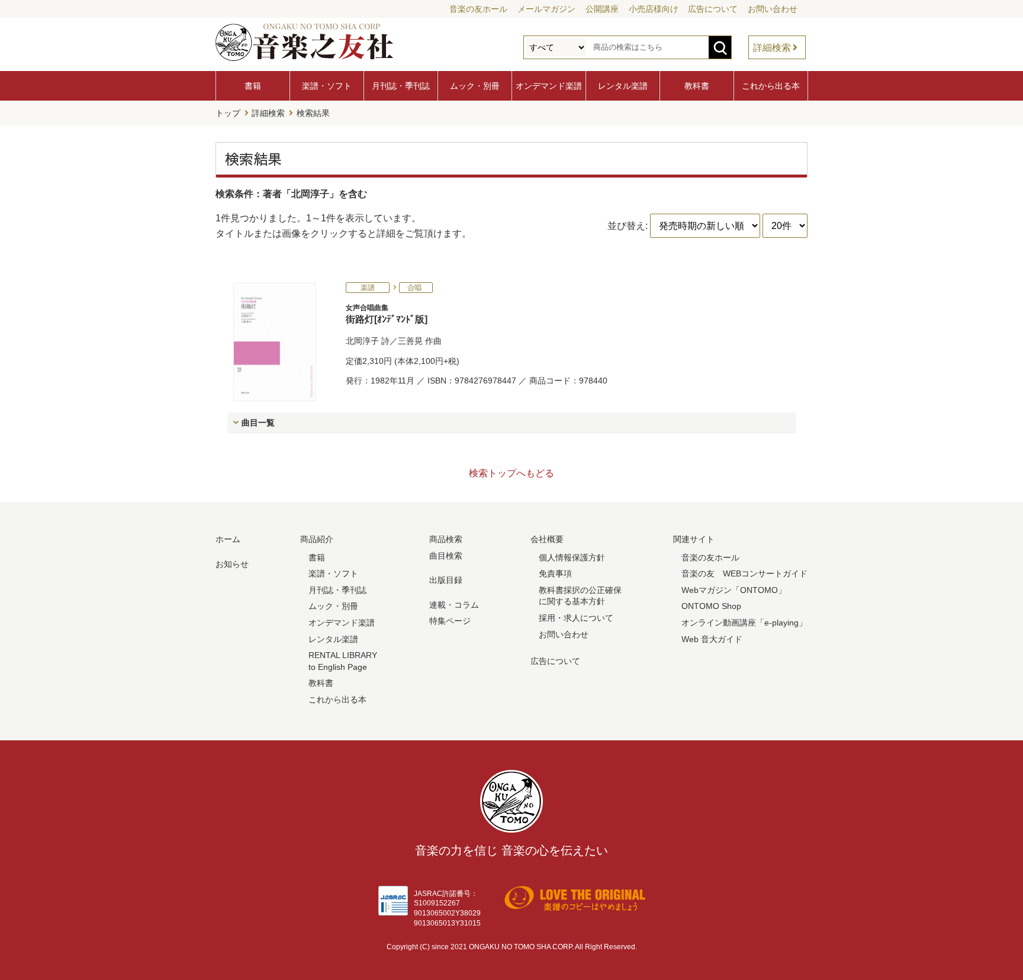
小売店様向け (653, 9)
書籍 (253, 86)
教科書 (696, 86)
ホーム (227, 539)
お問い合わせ (772, 9)
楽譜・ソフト (327, 86)
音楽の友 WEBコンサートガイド (744, 573)
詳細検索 (772, 48)
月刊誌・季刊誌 (401, 86)
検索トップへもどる (511, 473)
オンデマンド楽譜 (549, 86)
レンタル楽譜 (623, 86)
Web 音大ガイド (711, 639)
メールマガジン (546, 9)
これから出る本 (771, 86)
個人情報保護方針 (572, 557)
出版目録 (445, 580)
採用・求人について (576, 618)
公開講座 (602, 9)
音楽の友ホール (478, 9)
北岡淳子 (362, 341)
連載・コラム (454, 605)
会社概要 (547, 539)
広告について (713, 9)
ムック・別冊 (475, 86)
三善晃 (410, 341)
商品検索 (445, 539)
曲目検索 (445, 555)
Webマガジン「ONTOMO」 (733, 590)
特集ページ (450, 621)
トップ (227, 113)
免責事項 (555, 573)
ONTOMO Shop (711, 606)
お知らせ (232, 564)
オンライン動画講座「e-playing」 (744, 622)
